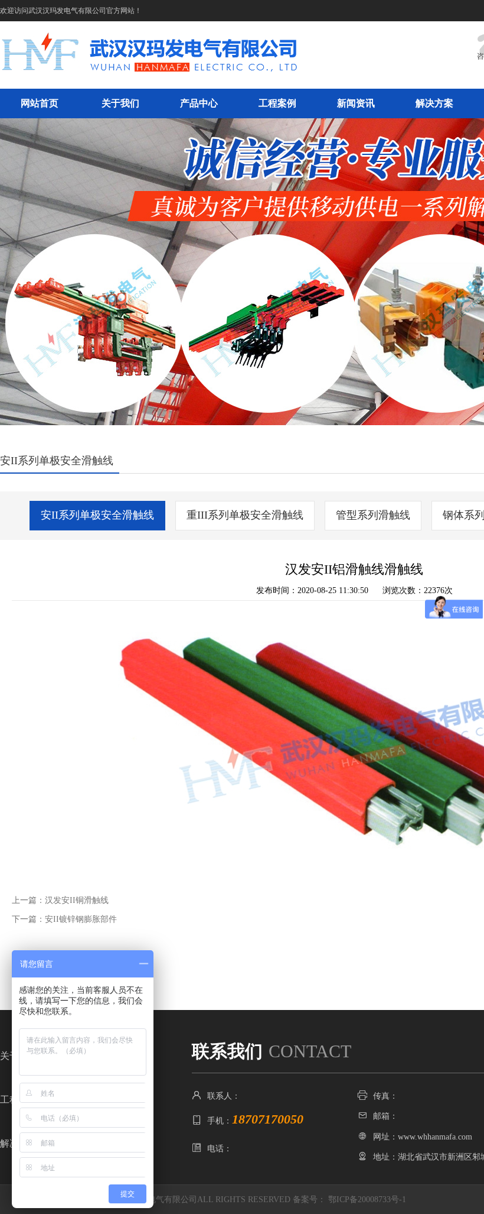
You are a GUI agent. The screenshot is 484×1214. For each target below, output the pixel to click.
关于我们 (120, 103)
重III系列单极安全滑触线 (245, 515)
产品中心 (199, 103)
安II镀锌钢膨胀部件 (81, 919)
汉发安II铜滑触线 (77, 900)
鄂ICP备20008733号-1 (367, 1199)
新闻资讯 (356, 103)
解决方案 (434, 103)
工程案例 (277, 103)
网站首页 (39, 103)
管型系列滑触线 (373, 515)
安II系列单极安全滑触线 (97, 515)
